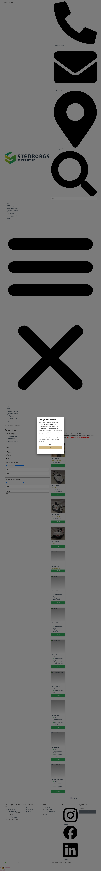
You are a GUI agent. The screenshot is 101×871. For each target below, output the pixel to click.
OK (50, 447)
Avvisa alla (50, 451)
